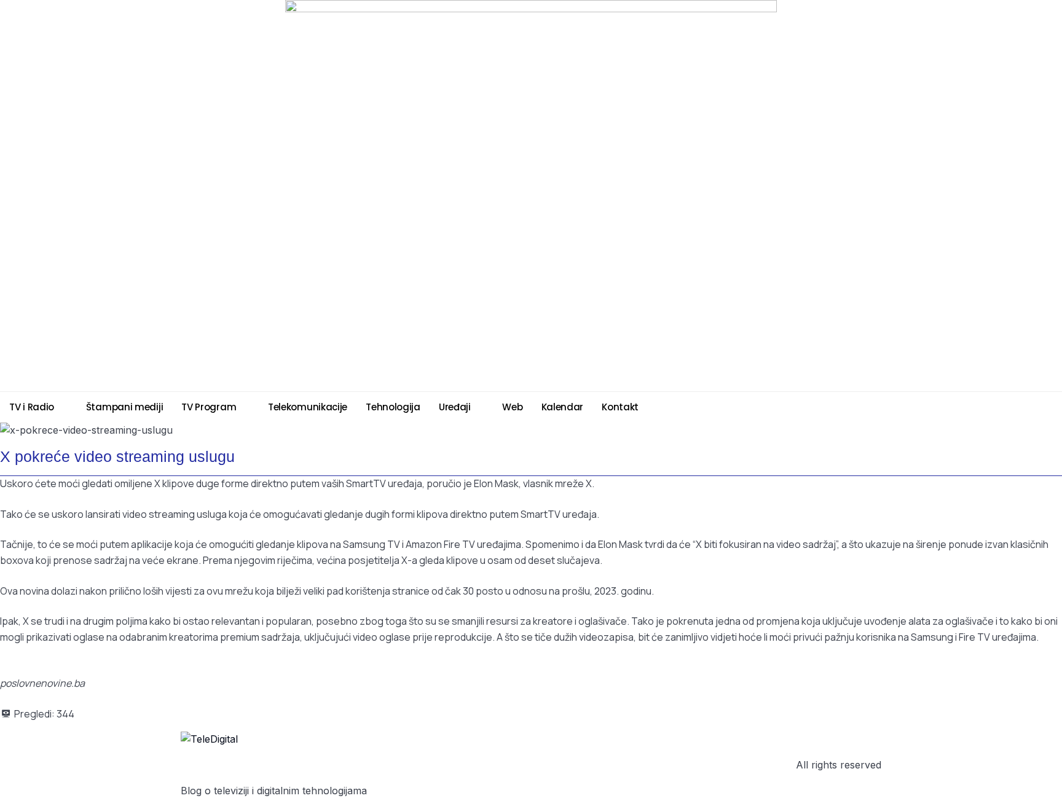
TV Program (208, 407)
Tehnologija (393, 407)
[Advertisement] (230, 358)
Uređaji (455, 407)
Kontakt (620, 407)
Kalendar (562, 407)
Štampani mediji (124, 407)
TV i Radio (31, 407)
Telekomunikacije (307, 407)
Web (512, 407)
